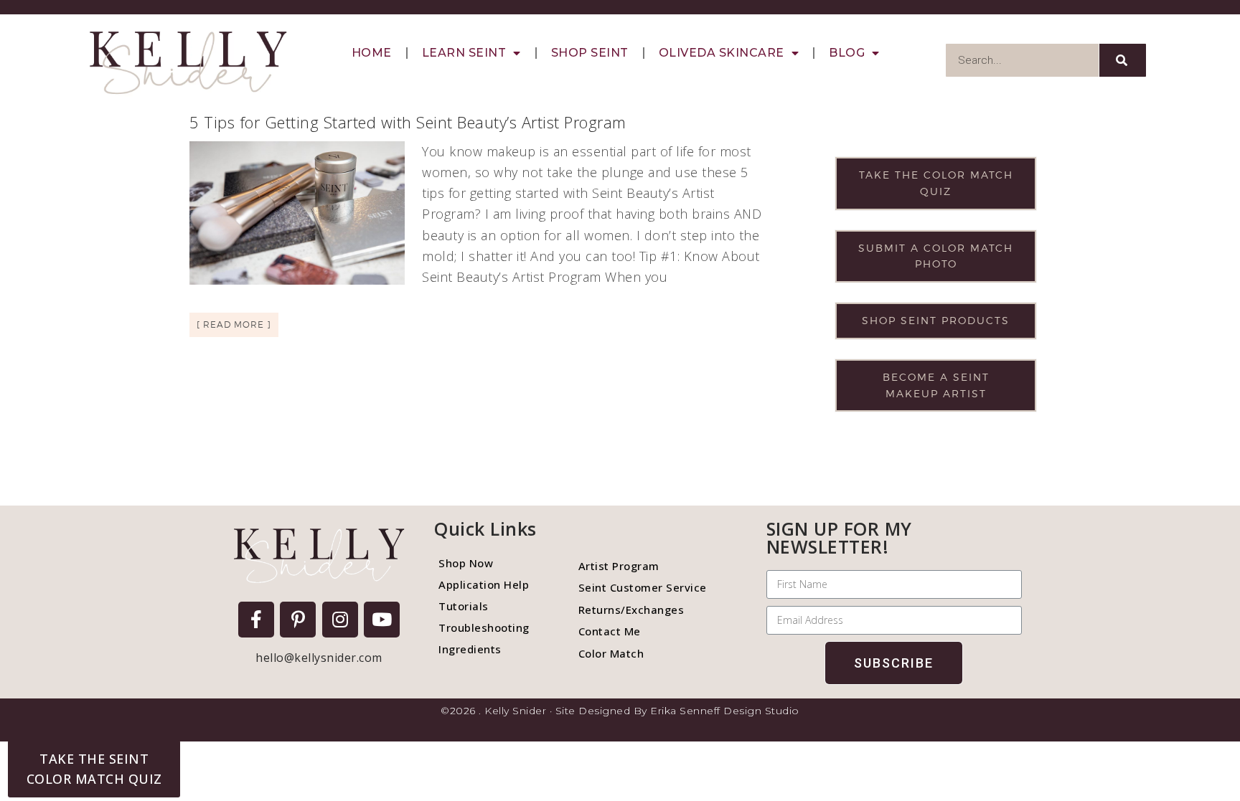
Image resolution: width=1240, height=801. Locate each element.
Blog (847, 53)
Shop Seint (590, 53)
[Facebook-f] (256, 620)
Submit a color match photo (935, 256)
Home (372, 53)
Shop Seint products (936, 320)
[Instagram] (340, 620)
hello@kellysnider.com (318, 657)
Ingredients (470, 649)
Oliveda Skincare (721, 53)
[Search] (1122, 60)
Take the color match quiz (936, 183)
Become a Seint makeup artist (936, 385)
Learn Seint (464, 53)
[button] (94, 768)
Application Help (483, 584)
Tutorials (463, 606)
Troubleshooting (484, 627)
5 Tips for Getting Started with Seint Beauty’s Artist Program (407, 122)
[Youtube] (382, 620)
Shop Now (465, 563)
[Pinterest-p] (298, 620)
